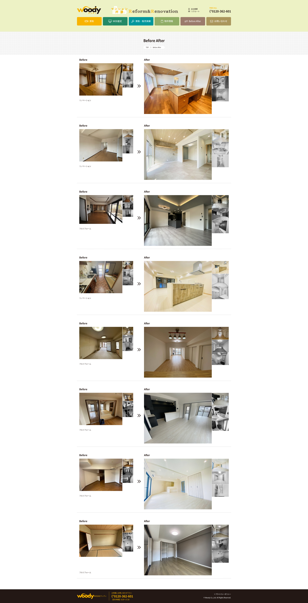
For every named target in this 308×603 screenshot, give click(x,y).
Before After (195, 21)
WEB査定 (117, 21)
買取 (92, 21)
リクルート (195, 11)
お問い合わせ (220, 21)
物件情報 (168, 21)
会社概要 (194, 9)
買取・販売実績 (143, 21)
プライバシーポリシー (223, 594)
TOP (147, 47)
